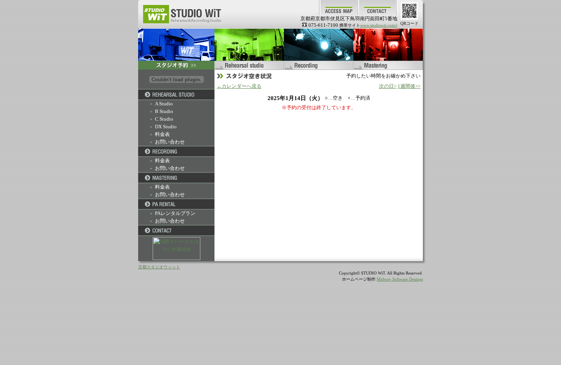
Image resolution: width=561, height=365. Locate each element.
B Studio (164, 111)
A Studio (164, 104)
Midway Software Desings (400, 279)
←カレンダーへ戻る (239, 86)
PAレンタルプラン (175, 213)
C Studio (164, 119)
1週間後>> (409, 86)
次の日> (388, 86)
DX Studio (166, 126)
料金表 (162, 134)
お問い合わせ (170, 142)
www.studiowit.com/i (378, 25)
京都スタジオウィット (159, 267)
